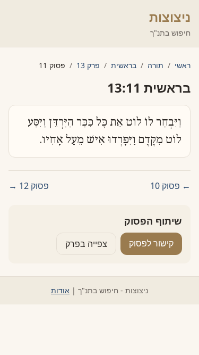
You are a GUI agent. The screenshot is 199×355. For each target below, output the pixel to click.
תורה (155, 65)
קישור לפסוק (151, 243)
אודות (60, 290)
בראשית (123, 65)
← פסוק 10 (170, 186)
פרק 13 (88, 65)
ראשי (183, 65)
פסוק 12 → (28, 186)
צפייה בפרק (86, 244)
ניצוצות (170, 17)
